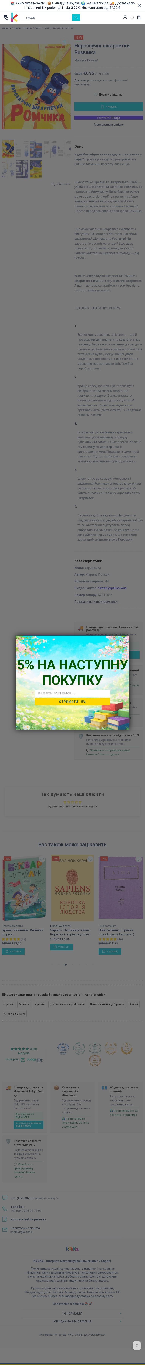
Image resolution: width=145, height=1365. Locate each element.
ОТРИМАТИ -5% (72, 702)
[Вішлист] (132, 17)
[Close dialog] (124, 641)
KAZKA (14, 17)
